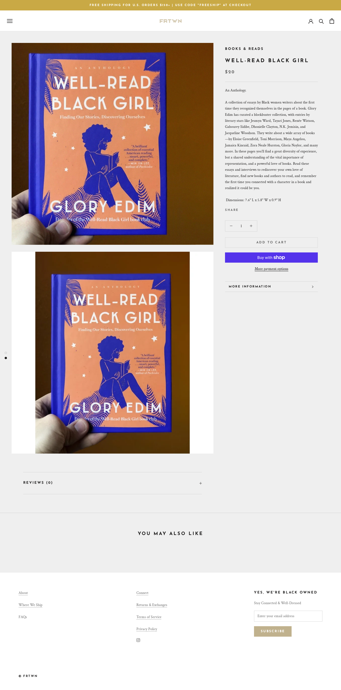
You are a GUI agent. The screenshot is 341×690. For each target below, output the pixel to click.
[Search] (321, 21)
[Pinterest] (255, 208)
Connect (142, 592)
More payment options (271, 268)
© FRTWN (28, 676)
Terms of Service (148, 617)
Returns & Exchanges (151, 605)
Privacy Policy (146, 629)
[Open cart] (332, 21)
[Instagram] (138, 640)
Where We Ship (30, 605)
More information (250, 286)
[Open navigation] (10, 21)
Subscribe (273, 631)
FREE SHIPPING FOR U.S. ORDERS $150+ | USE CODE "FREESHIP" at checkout (170, 5)
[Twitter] (249, 208)
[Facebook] (243, 208)
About (23, 592)
